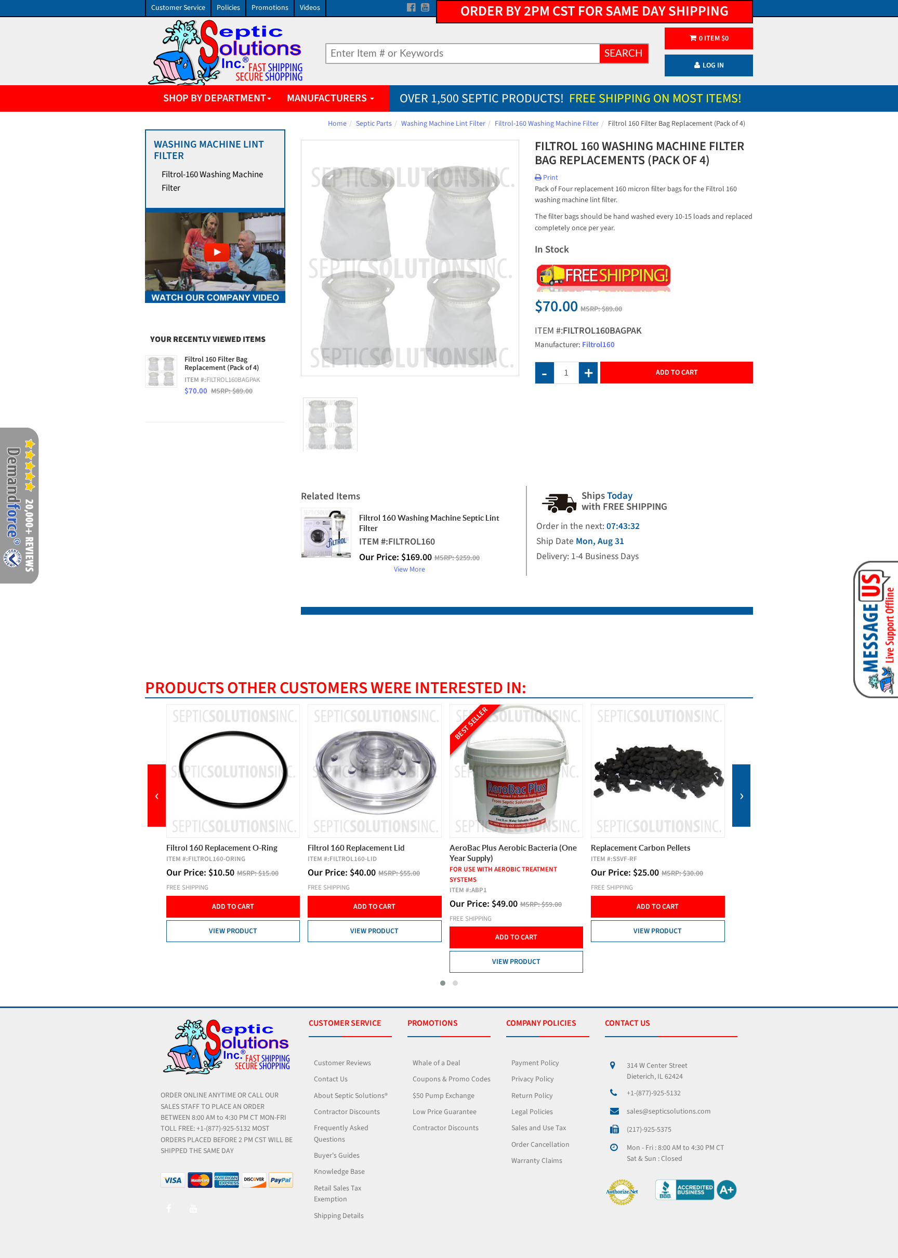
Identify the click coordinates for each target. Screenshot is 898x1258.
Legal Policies (532, 1112)
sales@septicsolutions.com (669, 1111)
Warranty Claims (536, 1161)
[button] (443, 983)
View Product (233, 931)
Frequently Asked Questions (341, 1133)
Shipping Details (339, 1216)
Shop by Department (214, 98)
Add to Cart (677, 372)
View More (409, 569)
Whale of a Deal (436, 1063)
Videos (310, 8)
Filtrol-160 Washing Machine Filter (547, 123)
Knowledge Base (339, 1172)
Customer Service (178, 8)
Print (550, 178)
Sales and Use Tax (538, 1128)
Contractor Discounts (347, 1112)
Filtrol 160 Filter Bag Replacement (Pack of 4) (221, 364)
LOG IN (713, 65)
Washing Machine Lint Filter (443, 123)
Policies (228, 8)
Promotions (270, 8)
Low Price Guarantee (445, 1112)
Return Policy (532, 1096)
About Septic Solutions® (351, 1096)
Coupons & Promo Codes (452, 1079)
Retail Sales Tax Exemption (337, 1193)
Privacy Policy (532, 1079)
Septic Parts (374, 123)
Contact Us (331, 1079)
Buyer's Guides (337, 1155)
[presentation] (157, 795)
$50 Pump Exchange (443, 1096)
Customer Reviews (342, 1063)
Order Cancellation (540, 1145)
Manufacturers (328, 98)
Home (337, 123)
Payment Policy (535, 1063)
